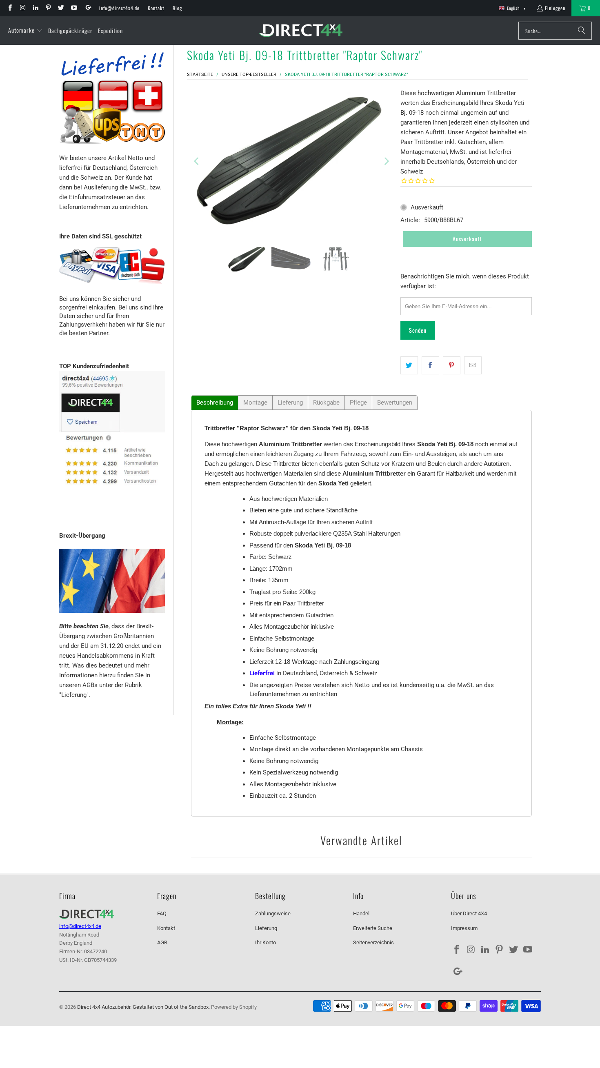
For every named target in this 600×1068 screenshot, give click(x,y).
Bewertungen (394, 402)
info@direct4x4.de (119, 7)
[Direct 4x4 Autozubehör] (300, 31)
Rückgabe (326, 402)
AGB (162, 942)
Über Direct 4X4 (469, 913)
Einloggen (555, 7)
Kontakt (156, 7)
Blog (177, 7)
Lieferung (290, 402)
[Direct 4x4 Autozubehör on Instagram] (22, 7)
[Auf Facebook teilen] (430, 365)
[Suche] (581, 31)
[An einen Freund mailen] (473, 365)
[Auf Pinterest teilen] (451, 365)
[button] (25, 30)
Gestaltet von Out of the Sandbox (171, 1007)
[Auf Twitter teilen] (409, 365)
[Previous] (197, 161)
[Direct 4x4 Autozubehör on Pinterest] (47, 7)
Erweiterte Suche (372, 928)
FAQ (162, 913)
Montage (255, 402)
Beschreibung (214, 402)
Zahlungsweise (273, 913)
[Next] (386, 161)
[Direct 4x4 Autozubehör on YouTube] (73, 7)
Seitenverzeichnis (373, 942)
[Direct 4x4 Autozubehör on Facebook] (9, 7)
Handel (361, 913)
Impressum (464, 928)
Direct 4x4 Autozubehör (103, 1007)
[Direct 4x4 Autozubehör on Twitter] (60, 7)
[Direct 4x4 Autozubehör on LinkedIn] (35, 7)
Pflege (358, 402)
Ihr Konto (265, 942)
